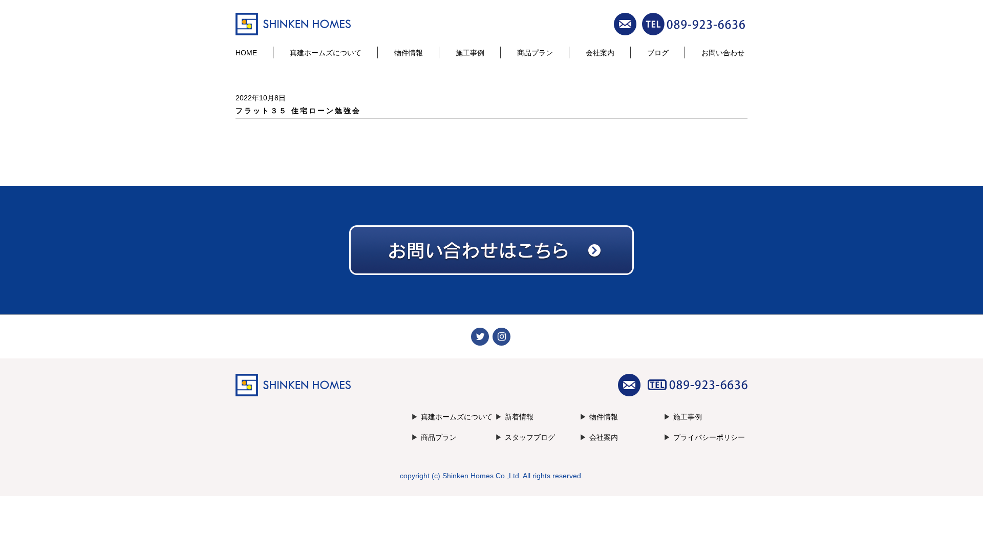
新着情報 (519, 417)
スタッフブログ (530, 437)
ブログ (658, 53)
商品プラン (535, 53)
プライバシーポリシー (709, 437)
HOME (246, 53)
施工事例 (470, 53)
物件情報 (408, 53)
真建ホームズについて (325, 53)
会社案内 (600, 53)
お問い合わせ (722, 53)
